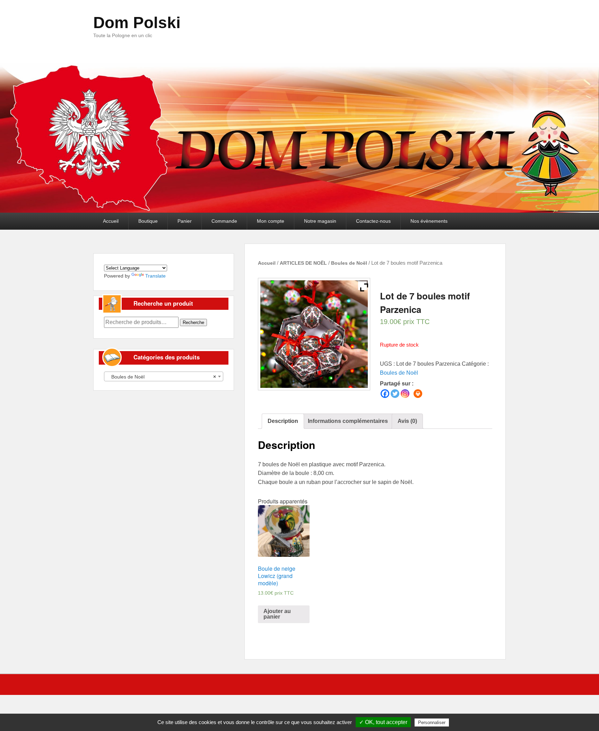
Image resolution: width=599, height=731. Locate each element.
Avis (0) (407, 421)
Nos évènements (429, 221)
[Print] (418, 393)
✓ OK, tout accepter (383, 722)
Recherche (193, 322)
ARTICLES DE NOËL (303, 263)
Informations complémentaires (348, 421)
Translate (155, 276)
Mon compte (270, 221)
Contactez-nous (373, 221)
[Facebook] (385, 393)
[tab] (283, 421)
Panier (184, 221)
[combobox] (163, 376)
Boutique (148, 221)
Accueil (111, 221)
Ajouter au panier (277, 614)
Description (283, 421)
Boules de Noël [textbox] (161, 377)
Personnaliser (431, 722)
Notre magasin (320, 221)
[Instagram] (405, 393)
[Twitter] (395, 393)
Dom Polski (137, 23)
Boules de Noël (349, 263)
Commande (224, 221)
